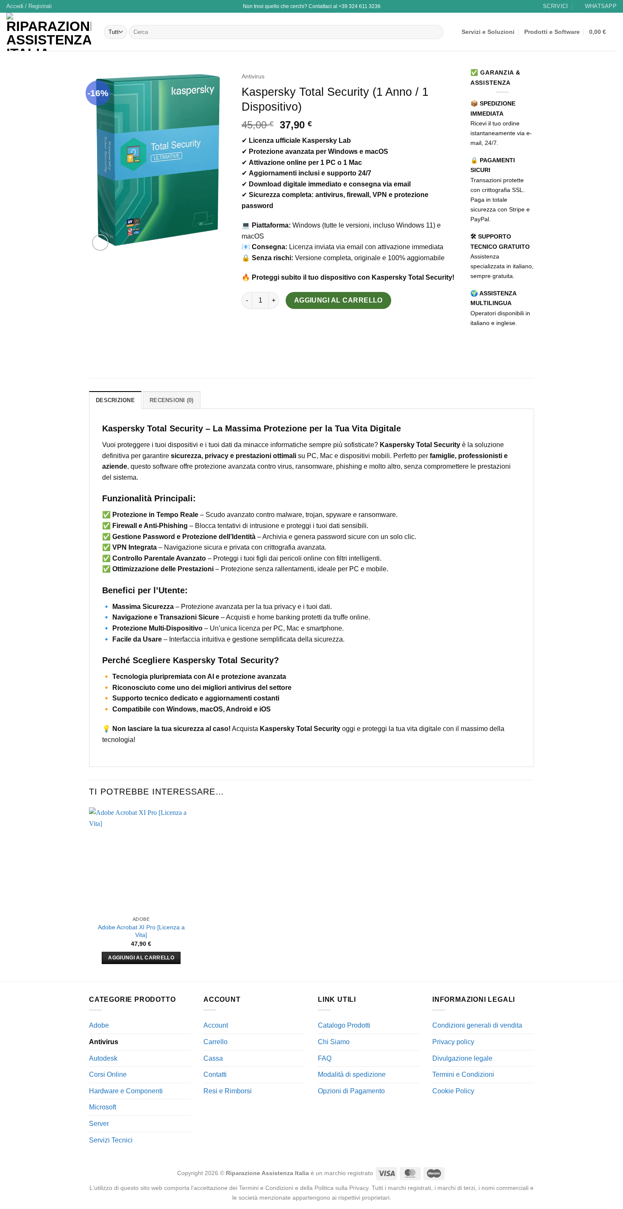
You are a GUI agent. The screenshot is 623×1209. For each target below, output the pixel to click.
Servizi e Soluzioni (488, 31)
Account (215, 1025)
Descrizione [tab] (115, 400)
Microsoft (102, 1107)
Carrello (215, 1041)
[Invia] (435, 32)
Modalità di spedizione (352, 1074)
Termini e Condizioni (463, 1074)
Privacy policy (453, 1041)
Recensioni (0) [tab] (172, 400)
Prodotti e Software (552, 31)
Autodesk (103, 1058)
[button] (29, 6)
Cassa (213, 1058)
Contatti (215, 1074)
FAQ (324, 1058)
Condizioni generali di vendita (477, 1025)
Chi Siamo (334, 1041)
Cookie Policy (453, 1091)
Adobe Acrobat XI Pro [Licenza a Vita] (141, 931)
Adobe (99, 1025)
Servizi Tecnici (111, 1140)
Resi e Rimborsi (227, 1091)
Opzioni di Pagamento (351, 1091)
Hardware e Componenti (126, 1091)
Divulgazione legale (462, 1058)
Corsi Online (108, 1074)
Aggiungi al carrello (338, 300)
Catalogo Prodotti (344, 1025)
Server (99, 1123)
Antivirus (253, 76)
